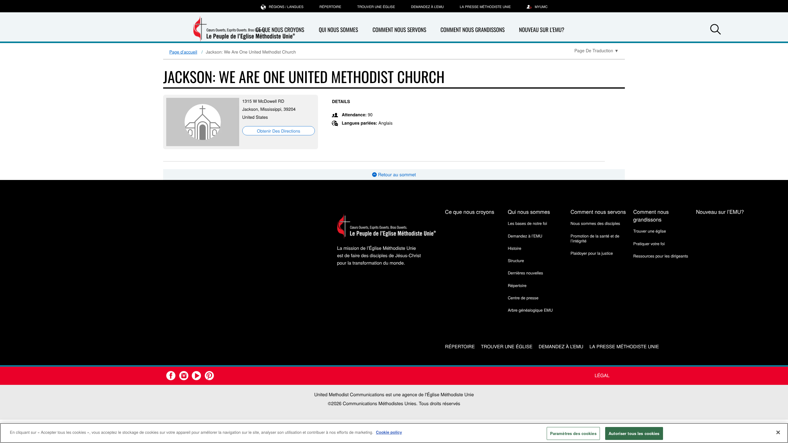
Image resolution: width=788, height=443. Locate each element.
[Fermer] (778, 432)
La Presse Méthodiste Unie (485, 6)
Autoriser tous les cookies (634, 433)
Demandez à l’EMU (427, 6)
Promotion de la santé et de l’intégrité (595, 238)
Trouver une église (376, 6)
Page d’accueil (183, 52)
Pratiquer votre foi (649, 243)
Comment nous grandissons (472, 30)
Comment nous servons (399, 30)
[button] (715, 30)
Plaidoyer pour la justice (592, 253)
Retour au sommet (396, 174)
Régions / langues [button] (286, 6)
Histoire (514, 248)
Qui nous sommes (338, 30)
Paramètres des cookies (573, 433)
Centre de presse (523, 298)
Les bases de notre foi (527, 223)
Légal (602, 375)
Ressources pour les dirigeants (660, 256)
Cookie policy (389, 432)
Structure (516, 260)
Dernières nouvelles (525, 273)
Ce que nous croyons (469, 211)
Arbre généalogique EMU (530, 310)
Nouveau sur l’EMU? (541, 30)
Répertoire (330, 6)
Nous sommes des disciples (595, 223)
